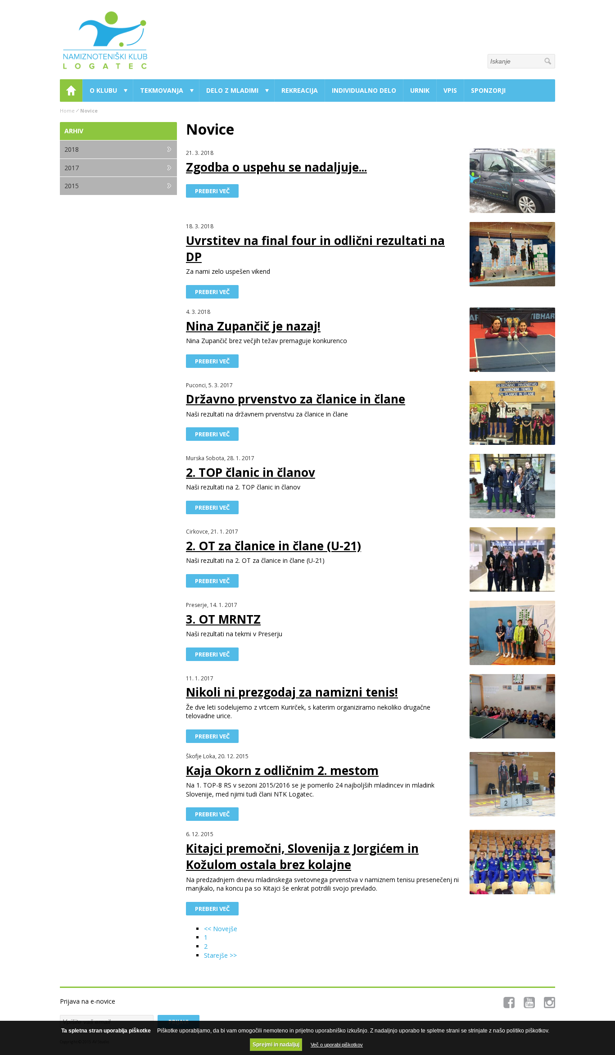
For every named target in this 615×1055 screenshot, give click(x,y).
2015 (71, 185)
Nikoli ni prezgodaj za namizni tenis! (292, 692)
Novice (89, 110)
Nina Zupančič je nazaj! (253, 326)
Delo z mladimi (232, 90)
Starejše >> (220, 955)
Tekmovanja (161, 90)
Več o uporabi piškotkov (337, 1044)
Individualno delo (364, 90)
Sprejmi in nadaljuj (276, 1044)
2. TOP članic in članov (250, 472)
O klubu (103, 90)
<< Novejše (220, 928)
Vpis (450, 90)
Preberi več (212, 191)
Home (71, 90)
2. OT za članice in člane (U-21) (273, 546)
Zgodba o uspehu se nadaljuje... (276, 167)
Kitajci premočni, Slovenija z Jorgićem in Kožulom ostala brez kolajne (302, 856)
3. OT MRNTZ (223, 619)
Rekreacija (299, 90)
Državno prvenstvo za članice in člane (295, 399)
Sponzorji (488, 90)
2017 (71, 167)
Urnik (420, 90)
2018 (71, 149)
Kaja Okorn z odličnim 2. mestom (282, 770)
